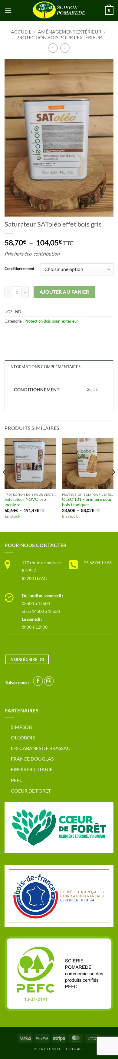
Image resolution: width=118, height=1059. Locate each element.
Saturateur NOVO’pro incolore (25, 502)
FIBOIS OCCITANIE (32, 769)
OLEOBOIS (23, 737)
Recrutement (48, 1049)
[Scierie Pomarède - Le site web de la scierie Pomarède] (59, 10)
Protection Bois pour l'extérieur (59, 37)
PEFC (17, 780)
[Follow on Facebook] (38, 681)
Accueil (21, 31)
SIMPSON (21, 727)
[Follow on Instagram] (49, 681)
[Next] (113, 484)
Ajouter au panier (64, 292)
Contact (75, 1049)
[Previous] (4, 484)
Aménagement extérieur (69, 31)
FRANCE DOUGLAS (32, 758)
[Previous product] (65, 48)
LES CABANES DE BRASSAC (40, 748)
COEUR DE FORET (31, 790)
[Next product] (53, 48)
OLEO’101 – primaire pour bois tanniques (87, 502)
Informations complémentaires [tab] (44, 366)
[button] (8, 10)
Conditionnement (19, 269)
